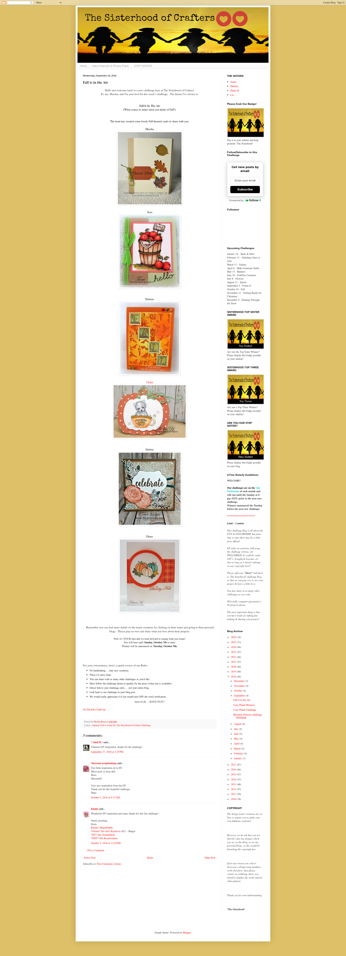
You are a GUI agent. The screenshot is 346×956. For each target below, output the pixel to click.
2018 (234, 676)
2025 (234, 642)
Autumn (95, 725)
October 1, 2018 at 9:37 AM (105, 797)
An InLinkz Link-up (94, 709)
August (238, 724)
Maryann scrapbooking (103, 763)
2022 (234, 657)
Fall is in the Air (108, 725)
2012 (234, 789)
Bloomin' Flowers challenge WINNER (247, 716)
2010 (234, 799)
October (238, 690)
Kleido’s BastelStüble (102, 827)
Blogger (187, 932)
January (238, 758)
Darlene (234, 86)
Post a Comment (95, 850)
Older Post (210, 857)
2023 (234, 652)
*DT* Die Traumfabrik (103, 834)
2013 (234, 784)
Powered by (236, 200)
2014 (234, 779)
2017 (234, 764)
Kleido (94, 809)
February (239, 753)
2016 (234, 769)
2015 (234, 774)
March (237, 748)
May (236, 738)
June (236, 733)
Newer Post (90, 857)
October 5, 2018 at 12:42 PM (106, 843)
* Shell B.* (97, 742)
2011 (234, 794)
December (239, 681)
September (240, 695)
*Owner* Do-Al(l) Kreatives (106, 831)
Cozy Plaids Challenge (244, 709)
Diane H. (234, 90)
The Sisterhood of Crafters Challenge (134, 725)
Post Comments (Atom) (109, 863)
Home (83, 65)
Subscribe (245, 189)
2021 (234, 661)
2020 (234, 666)
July (236, 729)
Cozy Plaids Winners (244, 705)
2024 (234, 647)
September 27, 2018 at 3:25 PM (107, 751)
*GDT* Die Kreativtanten (104, 838)
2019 (234, 671)
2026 (234, 637)
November (239, 685)
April (237, 743)
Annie (233, 81)
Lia (232, 94)
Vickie (149, 382)
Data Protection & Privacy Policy (110, 65)
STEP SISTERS (143, 65)
